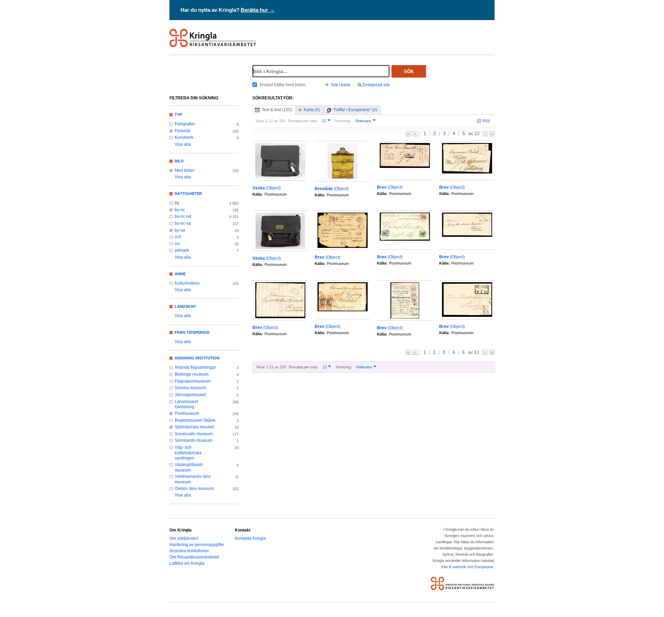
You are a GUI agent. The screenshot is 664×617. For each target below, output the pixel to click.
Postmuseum (187, 413)
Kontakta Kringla (250, 538)
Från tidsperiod (192, 332)
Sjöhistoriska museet (194, 426)
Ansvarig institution (197, 358)
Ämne (180, 274)
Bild (179, 161)
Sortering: (343, 121)
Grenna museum (190, 387)
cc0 (178, 236)
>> (492, 133)
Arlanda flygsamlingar (195, 367)
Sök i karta (340, 84)
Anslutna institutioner (189, 550)
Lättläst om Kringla (186, 563)
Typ (178, 115)
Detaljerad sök (376, 84)
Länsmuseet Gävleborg (186, 404)
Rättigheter (188, 193)
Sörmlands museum (193, 440)
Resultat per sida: (302, 121)
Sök (409, 71)
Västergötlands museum (189, 467)
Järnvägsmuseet (190, 394)
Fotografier (185, 124)
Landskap (185, 306)
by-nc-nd (183, 216)
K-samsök (457, 567)
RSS (486, 121)
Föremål (182, 130)
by (177, 202)
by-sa (180, 230)
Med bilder (185, 170)
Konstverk (184, 137)
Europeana (483, 567)
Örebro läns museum (194, 488)
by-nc (180, 209)
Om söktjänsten (184, 538)
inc (177, 243)
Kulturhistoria (187, 283)
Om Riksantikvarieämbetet (194, 557)
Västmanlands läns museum (193, 479)
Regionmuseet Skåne (195, 420)
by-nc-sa (183, 223)
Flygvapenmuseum (193, 381)
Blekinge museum (192, 374)
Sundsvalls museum (194, 433)
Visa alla (183, 144)
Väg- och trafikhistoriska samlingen (188, 452)
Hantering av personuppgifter (196, 544)
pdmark (182, 250)
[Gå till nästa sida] (485, 133)
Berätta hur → (258, 10)
